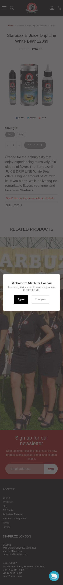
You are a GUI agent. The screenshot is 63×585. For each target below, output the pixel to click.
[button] (54, 576)
